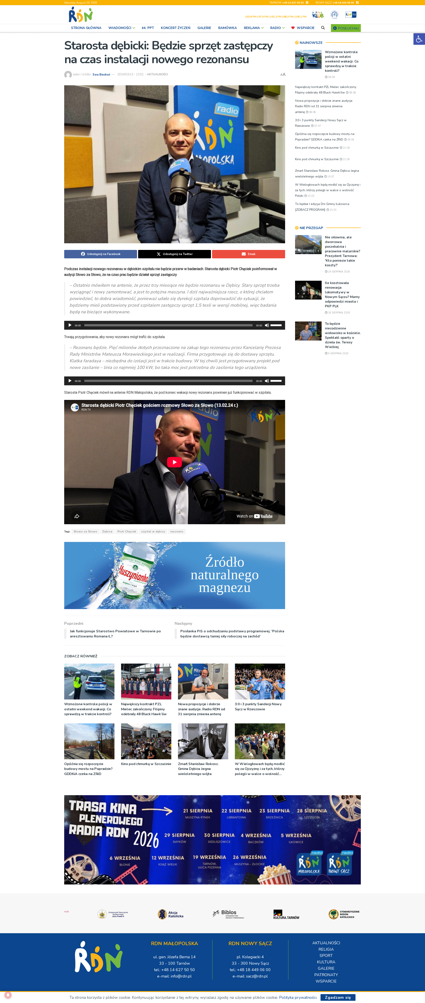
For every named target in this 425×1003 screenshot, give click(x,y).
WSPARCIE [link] (306, 28)
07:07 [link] (317, 126)
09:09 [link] (331, 77)
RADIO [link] (275, 28)
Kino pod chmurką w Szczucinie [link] (146, 764)
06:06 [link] (350, 139)
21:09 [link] (346, 148)
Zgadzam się (338, 997)
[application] (174, 325)
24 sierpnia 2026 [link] (338, 271)
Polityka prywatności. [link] (298, 997)
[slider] (276, 325)
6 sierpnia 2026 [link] (337, 353)
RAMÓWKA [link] (227, 28)
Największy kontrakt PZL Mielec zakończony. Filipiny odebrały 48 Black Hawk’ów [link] (144, 709)
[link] (419, 39)
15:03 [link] (310, 196)
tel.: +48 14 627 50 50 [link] (174, 969)
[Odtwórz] (70, 325)
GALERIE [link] (204, 28)
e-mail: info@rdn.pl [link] (174, 976)
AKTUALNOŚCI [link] (157, 74)
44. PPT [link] (148, 28)
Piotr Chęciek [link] (127, 531)
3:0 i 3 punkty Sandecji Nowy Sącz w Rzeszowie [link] (258, 706)
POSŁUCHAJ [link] (348, 28)
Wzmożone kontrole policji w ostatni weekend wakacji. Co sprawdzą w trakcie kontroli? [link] (88, 709)
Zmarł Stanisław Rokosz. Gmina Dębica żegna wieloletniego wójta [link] (198, 769)
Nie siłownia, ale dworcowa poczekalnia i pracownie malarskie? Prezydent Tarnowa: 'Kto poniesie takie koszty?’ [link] (342, 251)
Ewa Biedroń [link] (101, 74)
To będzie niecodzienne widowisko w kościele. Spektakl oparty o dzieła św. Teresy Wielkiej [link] (343, 335)
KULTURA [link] (326, 962)
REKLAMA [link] (252, 28)
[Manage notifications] (8, 995)
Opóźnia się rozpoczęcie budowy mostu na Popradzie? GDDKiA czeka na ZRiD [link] (88, 769)
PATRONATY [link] (326, 975)
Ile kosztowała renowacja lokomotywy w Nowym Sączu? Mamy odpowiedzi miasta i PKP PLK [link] (342, 294)
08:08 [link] (352, 92)
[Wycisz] (267, 325)
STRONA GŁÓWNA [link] (86, 28)
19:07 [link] (330, 176)
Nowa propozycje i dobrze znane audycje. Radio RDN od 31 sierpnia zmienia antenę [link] (201, 709)
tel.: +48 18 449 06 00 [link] (250, 969)
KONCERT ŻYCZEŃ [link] (175, 28)
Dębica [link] (107, 531)
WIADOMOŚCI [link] (119, 28)
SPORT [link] (326, 955)
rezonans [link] (177, 531)
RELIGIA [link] (326, 949)
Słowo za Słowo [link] (85, 531)
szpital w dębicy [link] (153, 531)
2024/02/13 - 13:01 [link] (130, 74)
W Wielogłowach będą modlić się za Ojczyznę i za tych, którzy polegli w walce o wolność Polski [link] (260, 769)
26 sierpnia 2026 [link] (338, 312)
